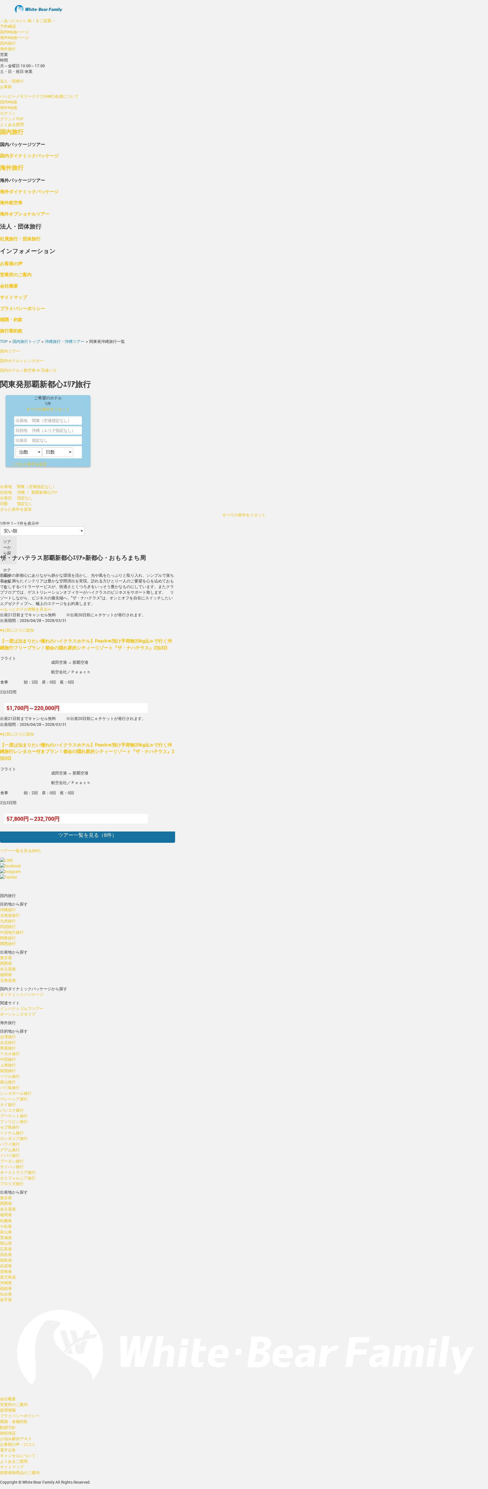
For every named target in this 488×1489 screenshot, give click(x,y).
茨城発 (6, 1237)
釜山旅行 (8, 1082)
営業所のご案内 (16, 274)
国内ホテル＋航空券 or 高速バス (28, 370)
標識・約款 (11, 319)
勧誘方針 (8, 1427)
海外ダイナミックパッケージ (29, 191)
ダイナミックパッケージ (21, 994)
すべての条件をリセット (48, 409)
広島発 (6, 1248)
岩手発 (6, 1299)
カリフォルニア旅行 (18, 1178)
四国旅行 (8, 926)
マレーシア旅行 (14, 1098)
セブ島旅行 (10, 1127)
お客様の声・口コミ (18, 1444)
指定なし (40, 440)
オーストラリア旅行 (18, 1172)
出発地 (21, 420)
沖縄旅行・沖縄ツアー (64, 341)
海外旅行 (8, 48)
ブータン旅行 (12, 1161)
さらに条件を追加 (16, 509)
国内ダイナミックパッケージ (29, 155)
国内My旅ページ (14, 31)
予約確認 (8, 26)
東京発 (6, 957)
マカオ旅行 (10, 1053)
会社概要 (9, 286)
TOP (4, 341)
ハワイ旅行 (10, 1144)
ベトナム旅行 (12, 1132)
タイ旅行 (8, 1104)
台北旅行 (8, 1042)
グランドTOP (11, 118)
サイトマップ (13, 297)
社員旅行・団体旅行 (20, 238)
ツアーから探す (7, 550)
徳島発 (6, 1260)
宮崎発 (6, 1271)
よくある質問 (12, 124)
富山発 (6, 1232)
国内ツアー (10, 351)
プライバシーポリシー (22, 308)
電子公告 (8, 1450)
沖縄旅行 (8, 909)
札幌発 (6, 1220)
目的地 (21, 430)
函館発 (6, 1288)
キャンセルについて (18, 1455)
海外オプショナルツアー (25, 214)
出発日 (21, 440)
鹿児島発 (8, 1277)
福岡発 (6, 974)
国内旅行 (8, 43)
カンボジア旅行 (14, 1138)
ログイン (8, 113)
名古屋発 (8, 969)
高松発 (6, 1254)
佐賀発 (6, 1265)
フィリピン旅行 (14, 1121)
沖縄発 (6, 1282)
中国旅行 (8, 1059)
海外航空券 (11, 202)
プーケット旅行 (14, 1115)
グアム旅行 (10, 1149)
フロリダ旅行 (12, 1183)
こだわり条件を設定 (29, 464)
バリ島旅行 (10, 1087)
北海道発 (8, 980)
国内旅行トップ (26, 341)
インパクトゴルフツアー (21, 1008)
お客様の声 (11, 263)
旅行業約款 (11, 331)
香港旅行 (8, 1048)
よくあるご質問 (14, 1461)
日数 (4, 503)
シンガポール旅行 (16, 1093)
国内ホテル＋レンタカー (21, 360)
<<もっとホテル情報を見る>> (25, 609)
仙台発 (6, 1294)
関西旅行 (8, 943)
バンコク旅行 (12, 1110)
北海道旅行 (10, 915)
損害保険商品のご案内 (20, 1472)
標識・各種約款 (14, 1421)
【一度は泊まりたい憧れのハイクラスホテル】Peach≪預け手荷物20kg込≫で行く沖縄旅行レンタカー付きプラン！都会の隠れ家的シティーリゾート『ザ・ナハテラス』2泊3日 (87, 751)
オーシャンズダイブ (18, 1014)
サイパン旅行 (12, 1166)
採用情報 (8, 1410)
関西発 (6, 963)
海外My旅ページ (14, 37)
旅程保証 (8, 1433)
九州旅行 (8, 921)
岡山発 (6, 1243)
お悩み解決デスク (16, 1438)
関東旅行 (8, 938)
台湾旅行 (8, 1036)
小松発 (6, 1226)
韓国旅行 (8, 1070)
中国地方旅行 (12, 932)
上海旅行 (8, 1065)
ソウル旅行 (10, 1076)
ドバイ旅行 (10, 1155)
